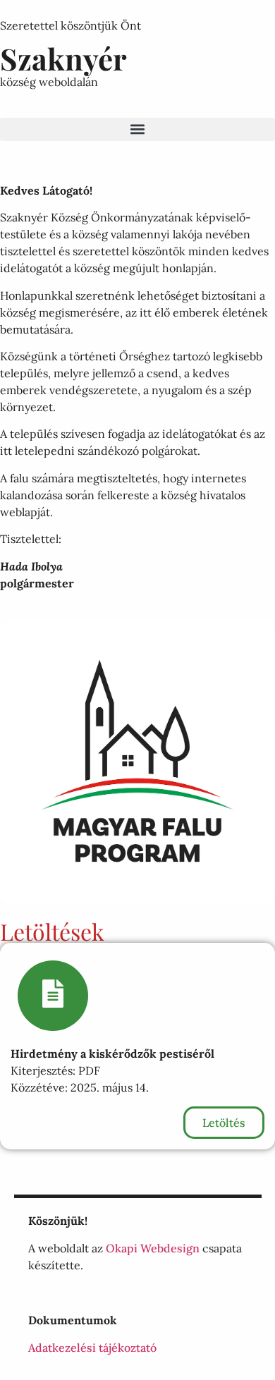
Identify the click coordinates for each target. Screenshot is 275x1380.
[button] (137, 129)
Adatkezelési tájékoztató (92, 1348)
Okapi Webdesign (153, 1248)
